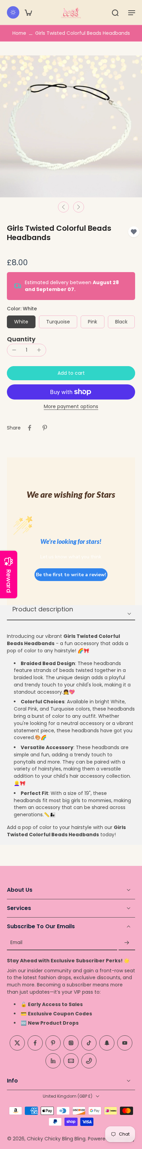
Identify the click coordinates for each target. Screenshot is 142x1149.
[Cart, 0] (28, 12)
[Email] (71, 1060)
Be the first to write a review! (71, 574)
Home (19, 33)
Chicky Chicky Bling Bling (56, 1138)
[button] (131, 12)
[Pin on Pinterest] (44, 427)
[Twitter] (17, 1042)
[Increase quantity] (39, 349)
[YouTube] (124, 1042)
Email (16, 943)
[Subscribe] (127, 942)
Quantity (21, 339)
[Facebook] (35, 1042)
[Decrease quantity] (14, 350)
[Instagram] (71, 1042)
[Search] (115, 12)
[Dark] (13, 12)
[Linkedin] (53, 1060)
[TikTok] (89, 1042)
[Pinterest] (53, 1042)
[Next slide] (78, 207)
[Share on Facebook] (29, 427)
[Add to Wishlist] (133, 231)
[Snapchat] (106, 1042)
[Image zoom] (71, 126)
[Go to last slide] (63, 207)
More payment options (71, 407)
